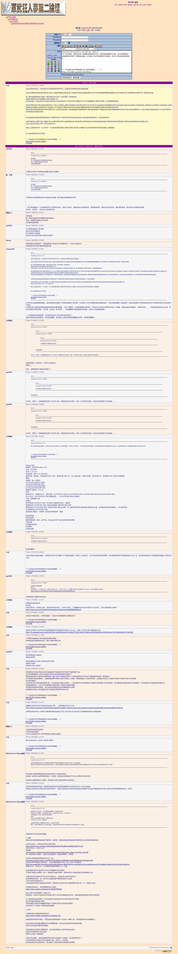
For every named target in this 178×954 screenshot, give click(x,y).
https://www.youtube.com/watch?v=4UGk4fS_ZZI (43, 916)
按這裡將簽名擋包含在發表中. (74, 75)
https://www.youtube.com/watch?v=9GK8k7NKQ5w (44, 889)
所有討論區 (12, 17)
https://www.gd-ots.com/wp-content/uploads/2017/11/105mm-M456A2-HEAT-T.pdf (54, 846)
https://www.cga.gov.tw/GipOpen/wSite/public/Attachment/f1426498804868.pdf (53, 590)
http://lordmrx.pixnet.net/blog (36, 141)
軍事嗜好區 (14, 19)
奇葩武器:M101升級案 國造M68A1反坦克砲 (28, 23)
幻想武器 (15, 21)
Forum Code (51, 57)
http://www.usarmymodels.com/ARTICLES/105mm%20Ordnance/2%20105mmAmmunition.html (59, 860)
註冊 (87, 30)
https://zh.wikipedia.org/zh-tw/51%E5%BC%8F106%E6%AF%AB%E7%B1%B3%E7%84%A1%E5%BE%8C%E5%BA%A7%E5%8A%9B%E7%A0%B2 (79, 632)
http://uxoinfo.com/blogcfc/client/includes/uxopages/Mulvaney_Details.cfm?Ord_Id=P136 (57, 852)
